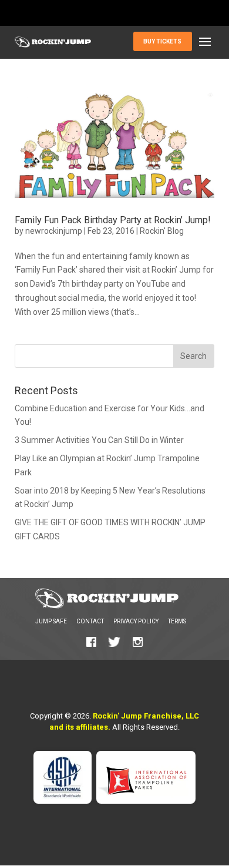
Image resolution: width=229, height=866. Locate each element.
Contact (90, 621)
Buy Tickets (162, 41)
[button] (205, 42)
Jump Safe (51, 621)
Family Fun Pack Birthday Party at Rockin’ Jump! (113, 220)
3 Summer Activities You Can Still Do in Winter (99, 440)
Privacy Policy (136, 621)
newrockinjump (53, 231)
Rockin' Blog (162, 231)
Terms (177, 621)
